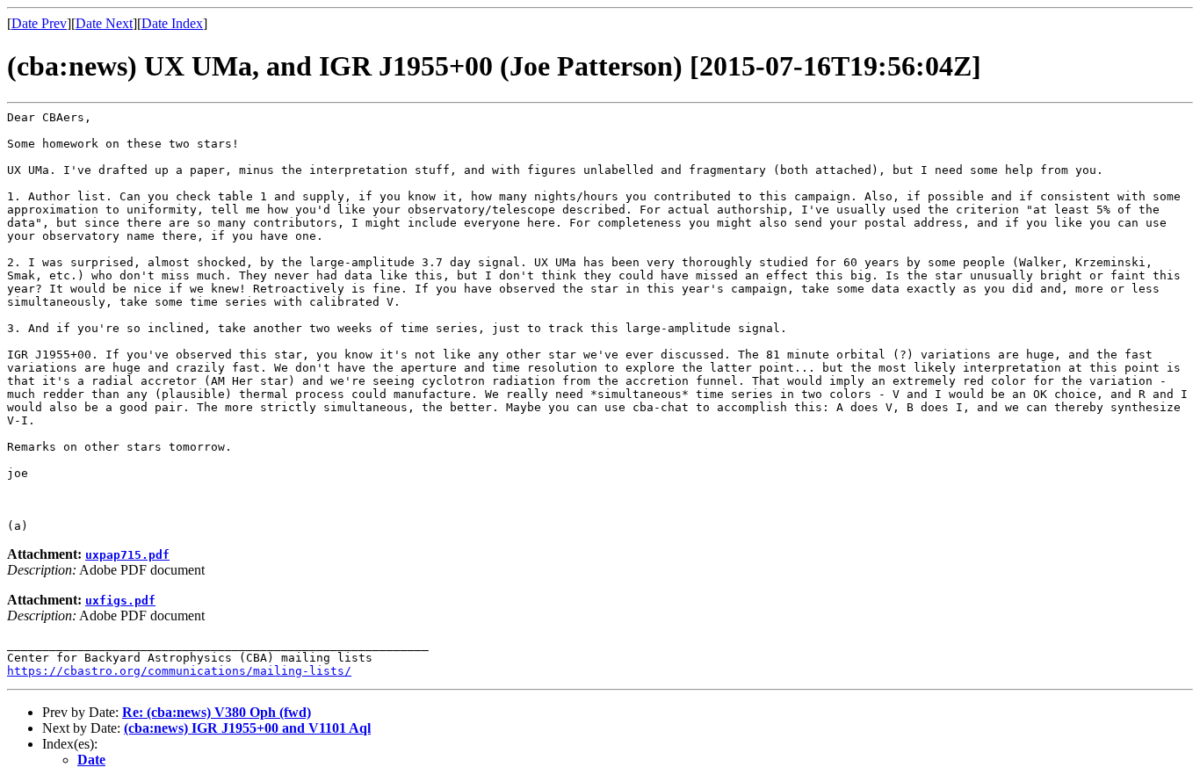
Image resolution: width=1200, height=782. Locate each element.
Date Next (104, 23)
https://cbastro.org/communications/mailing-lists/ (179, 670)
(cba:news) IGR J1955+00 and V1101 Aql (247, 727)
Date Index (172, 23)
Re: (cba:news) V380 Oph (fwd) (216, 712)
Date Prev (39, 23)
